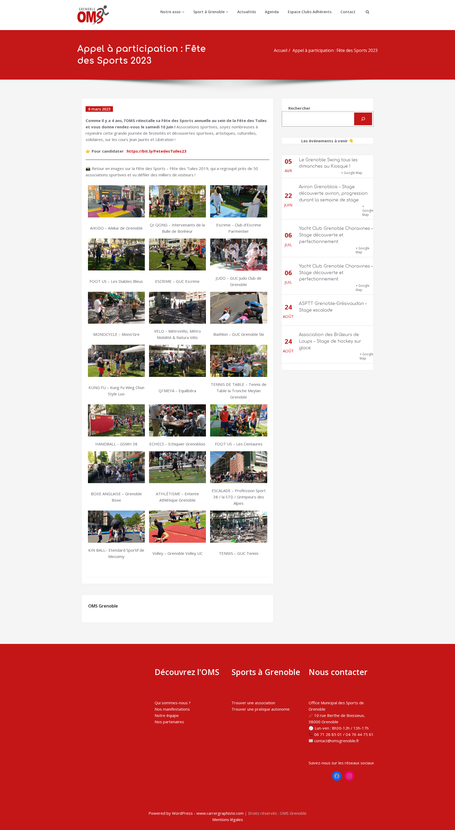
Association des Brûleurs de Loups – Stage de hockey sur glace (330, 341)
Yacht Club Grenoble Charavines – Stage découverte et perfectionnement (336, 235)
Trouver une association (253, 702)
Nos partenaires (169, 721)
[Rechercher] (363, 119)
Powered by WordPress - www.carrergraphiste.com (196, 813)
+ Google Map (351, 173)
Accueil (280, 50)
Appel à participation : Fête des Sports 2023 (335, 50)
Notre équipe (167, 715)
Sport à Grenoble (209, 11)
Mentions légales (227, 819)
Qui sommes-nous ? (173, 702)
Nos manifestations (172, 709)
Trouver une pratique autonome (260, 709)
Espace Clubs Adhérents (310, 11)
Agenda (272, 11)
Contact (347, 11)
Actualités (246, 11)
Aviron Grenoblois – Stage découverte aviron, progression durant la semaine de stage (333, 193)
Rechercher (299, 108)
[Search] (367, 12)
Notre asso (170, 11)
